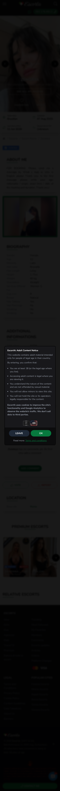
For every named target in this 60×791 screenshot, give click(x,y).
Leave (19, 433)
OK (41, 433)
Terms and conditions (36, 440)
